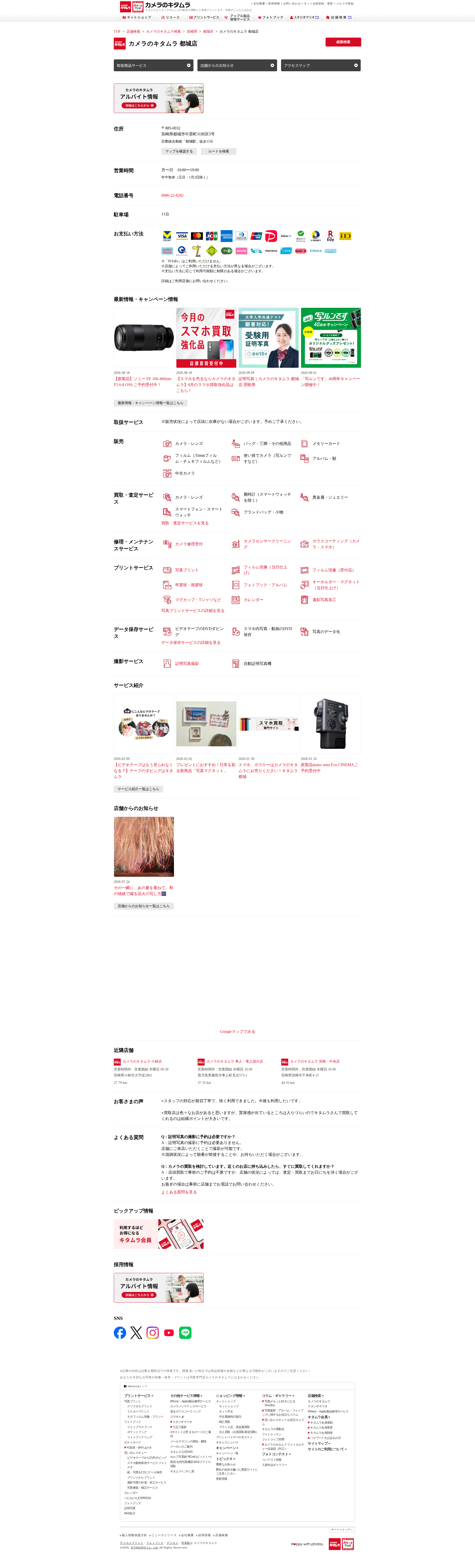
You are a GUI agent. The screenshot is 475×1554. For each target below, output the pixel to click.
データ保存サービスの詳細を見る (191, 642)
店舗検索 (133, 31)
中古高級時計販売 (230, 1416)
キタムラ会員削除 (321, 1432)
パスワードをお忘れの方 (325, 1438)
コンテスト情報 (272, 1459)
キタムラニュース (227, 1442)
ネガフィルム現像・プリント (145, 1416)
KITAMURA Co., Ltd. (145, 1547)
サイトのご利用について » (327, 1449)
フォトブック (132, 1422)
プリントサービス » (138, 1396)
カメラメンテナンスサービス (188, 1406)
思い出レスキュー (135, 1453)
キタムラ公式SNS (181, 1452)
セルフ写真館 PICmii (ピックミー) (191, 1456)
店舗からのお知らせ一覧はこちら (144, 906)
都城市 (208, 31)
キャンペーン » (227, 1448)
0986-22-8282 (172, 195)
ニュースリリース (164, 1535)
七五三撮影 (180, 1427)
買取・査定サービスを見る (185, 523)
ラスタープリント (138, 1411)
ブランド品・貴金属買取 (234, 1427)
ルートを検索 (218, 151)
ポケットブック (137, 1432)
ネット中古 (226, 1411)
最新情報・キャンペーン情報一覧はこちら (151, 403)
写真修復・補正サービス (142, 1487)
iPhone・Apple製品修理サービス (190, 1401)
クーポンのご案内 (181, 1446)
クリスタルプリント (139, 1406)
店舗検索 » (316, 1396)
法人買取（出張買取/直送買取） (239, 1432)
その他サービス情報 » (186, 1396)
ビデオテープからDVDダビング (146, 1457)
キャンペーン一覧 (227, 1453)
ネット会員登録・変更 (318, 3)
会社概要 (259, 3)
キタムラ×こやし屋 (182, 1471)
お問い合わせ (292, 3)
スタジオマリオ (182, 1422)
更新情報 (221, 1479)
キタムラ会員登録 (321, 1422)
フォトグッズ (132, 1503)
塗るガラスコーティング (185, 1411)
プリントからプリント (141, 1477)
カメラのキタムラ (319, 1401)
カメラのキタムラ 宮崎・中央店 (315, 1061)
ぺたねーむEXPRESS (137, 1498)
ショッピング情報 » (230, 1396)
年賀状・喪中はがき (139, 1447)
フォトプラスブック (139, 1427)
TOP (117, 31)
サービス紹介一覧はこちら (138, 789)
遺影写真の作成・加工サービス (146, 1482)
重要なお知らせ (226, 1464)
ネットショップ (226, 1401)
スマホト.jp (177, 1416)
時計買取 (224, 1422)
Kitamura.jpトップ (137, 1386)
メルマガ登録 (345, 3)
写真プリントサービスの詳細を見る (193, 610)
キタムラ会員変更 (321, 1427)
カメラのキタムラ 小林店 (142, 1061)
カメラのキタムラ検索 (163, 31)
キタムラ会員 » (319, 1417)
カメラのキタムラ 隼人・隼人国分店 (235, 1061)
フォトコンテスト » (276, 1454)
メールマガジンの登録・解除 (188, 1441)
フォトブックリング (139, 1437)
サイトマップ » (319, 1443)
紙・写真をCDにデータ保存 (144, 1472)
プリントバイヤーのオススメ (234, 1437)
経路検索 (343, 42)
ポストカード (132, 1442)
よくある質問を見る (179, 1192)
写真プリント (132, 1401)
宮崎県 (192, 31)
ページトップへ (343, 1529)
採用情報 (274, 3)
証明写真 (129, 1508)
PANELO (129, 1513)
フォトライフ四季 (273, 1439)
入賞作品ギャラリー (274, 1465)
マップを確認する (179, 151)
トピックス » (225, 1459)
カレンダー (131, 1493)
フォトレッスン (272, 1434)
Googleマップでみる (237, 1031)
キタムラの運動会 (273, 1429)
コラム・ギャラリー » (278, 1396)
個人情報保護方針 (134, 1535)
